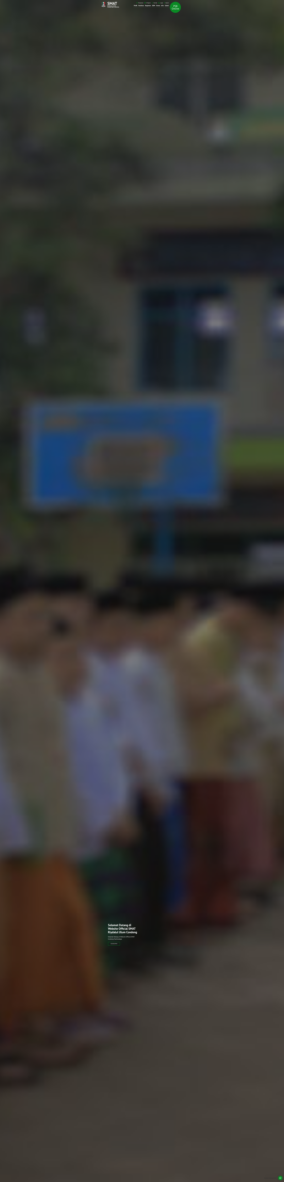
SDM (153, 6)
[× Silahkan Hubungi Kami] (280, 1178)
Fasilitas (141, 6)
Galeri (167, 6)
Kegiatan (148, 6)
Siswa (158, 6)
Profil (135, 6)
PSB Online (175, 7)
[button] (282, 591)
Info (162, 6)
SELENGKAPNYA (114, 943)
